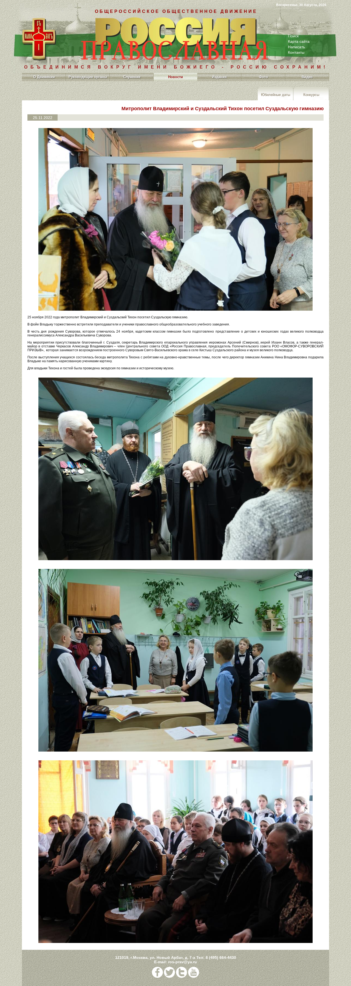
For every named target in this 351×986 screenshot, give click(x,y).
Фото (263, 77)
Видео (307, 77)
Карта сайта (299, 41)
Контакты (296, 52)
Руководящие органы (88, 77)
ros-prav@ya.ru (182, 962)
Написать (296, 47)
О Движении (44, 77)
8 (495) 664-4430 (221, 957)
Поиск (293, 36)
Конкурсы (311, 94)
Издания (219, 77)
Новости (175, 77)
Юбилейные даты (275, 94)
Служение (131, 77)
